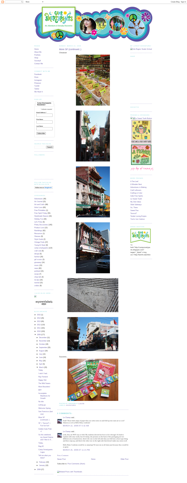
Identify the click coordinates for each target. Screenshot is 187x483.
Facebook (38, 74)
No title (41, 402)
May (41, 361)
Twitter (36, 89)
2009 (39, 335)
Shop (36, 58)
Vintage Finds (39, 242)
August (42, 351)
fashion (37, 257)
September (43, 347)
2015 (39, 315)
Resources (38, 233)
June (41, 357)
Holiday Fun (38, 219)
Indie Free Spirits (136, 196)
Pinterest (37, 83)
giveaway (37, 262)
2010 (39, 331)
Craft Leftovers (135, 190)
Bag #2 (41, 446)
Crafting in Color (136, 193)
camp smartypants (41, 248)
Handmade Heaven (41, 216)
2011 (39, 328)
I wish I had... (43, 373)
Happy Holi (42, 380)
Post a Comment (62, 455)
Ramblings (38, 231)
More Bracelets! (44, 387)
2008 (39, 469)
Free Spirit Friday (40, 213)
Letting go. (42, 405)
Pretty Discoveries (41, 225)
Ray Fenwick (43, 377)
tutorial (36, 283)
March (41, 367)
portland (37, 271)
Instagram (38, 80)
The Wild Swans (44, 383)
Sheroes (37, 236)
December (43, 337)
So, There (134, 207)
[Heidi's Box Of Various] (143, 171)
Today (40, 370)
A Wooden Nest (136, 184)
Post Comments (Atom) (76, 464)
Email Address (41, 112)
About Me (37, 52)
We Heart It (38, 92)
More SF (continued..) (70, 49)
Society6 (37, 61)
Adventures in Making (138, 187)
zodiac (36, 286)
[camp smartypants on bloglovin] (43, 188)
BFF (40, 390)
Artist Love (38, 207)
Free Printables (40, 210)
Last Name (39, 126)
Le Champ (66, 417)
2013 (39, 321)
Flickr (36, 77)
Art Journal (38, 201)
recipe (36, 274)
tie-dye (36, 280)
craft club (37, 251)
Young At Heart (39, 245)
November (43, 341)
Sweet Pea (134, 210)
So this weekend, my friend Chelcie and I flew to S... (45, 437)
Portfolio (37, 55)
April (41, 364)
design (36, 254)
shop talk (37, 277)
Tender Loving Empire (138, 216)
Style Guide (38, 239)
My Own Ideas (135, 202)
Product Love (39, 228)
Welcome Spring (44, 408)
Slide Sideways (136, 205)
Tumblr (36, 86)
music (36, 265)
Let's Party (38, 222)
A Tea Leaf (134, 181)
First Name (39, 119)
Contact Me (38, 64)
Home (93, 459)
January (42, 465)
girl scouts (38, 259)
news (36, 268)
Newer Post (61, 459)
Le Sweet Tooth (136, 199)
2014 (39, 318)
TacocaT (133, 213)
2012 (39, 325)
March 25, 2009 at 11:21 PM (76, 450)
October (42, 344)
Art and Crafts (39, 204)
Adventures (71, 405)
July (41, 354)
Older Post (124, 459)
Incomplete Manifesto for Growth (44, 395)
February (42, 462)
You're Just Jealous (137, 219)
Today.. (41, 443)
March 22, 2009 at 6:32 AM (76, 426)
